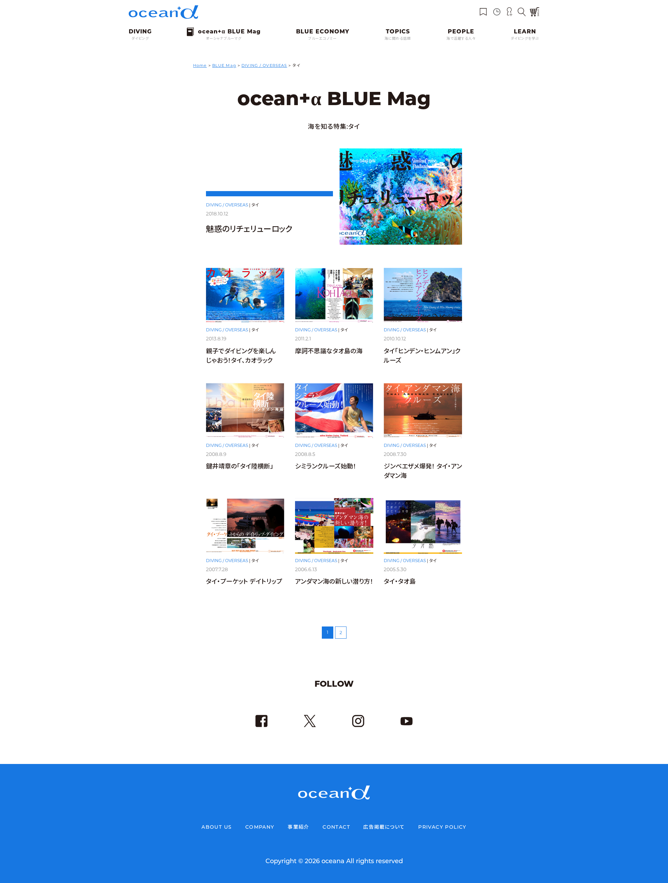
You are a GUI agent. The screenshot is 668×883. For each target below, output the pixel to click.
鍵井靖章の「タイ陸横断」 (239, 466)
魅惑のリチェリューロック (249, 229)
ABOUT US (216, 827)
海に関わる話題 (397, 38)
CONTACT (336, 827)
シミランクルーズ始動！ (325, 466)
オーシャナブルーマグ (223, 38)
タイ (255, 204)
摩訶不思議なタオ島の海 (329, 351)
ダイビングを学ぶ (525, 38)
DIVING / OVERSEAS (227, 204)
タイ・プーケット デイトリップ (244, 581)
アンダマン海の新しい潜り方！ (334, 581)
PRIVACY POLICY (442, 827)
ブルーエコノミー (322, 38)
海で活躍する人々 (461, 38)
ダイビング (140, 38)
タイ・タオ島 (400, 581)
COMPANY (260, 827)
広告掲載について (384, 827)
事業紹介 (298, 827)
